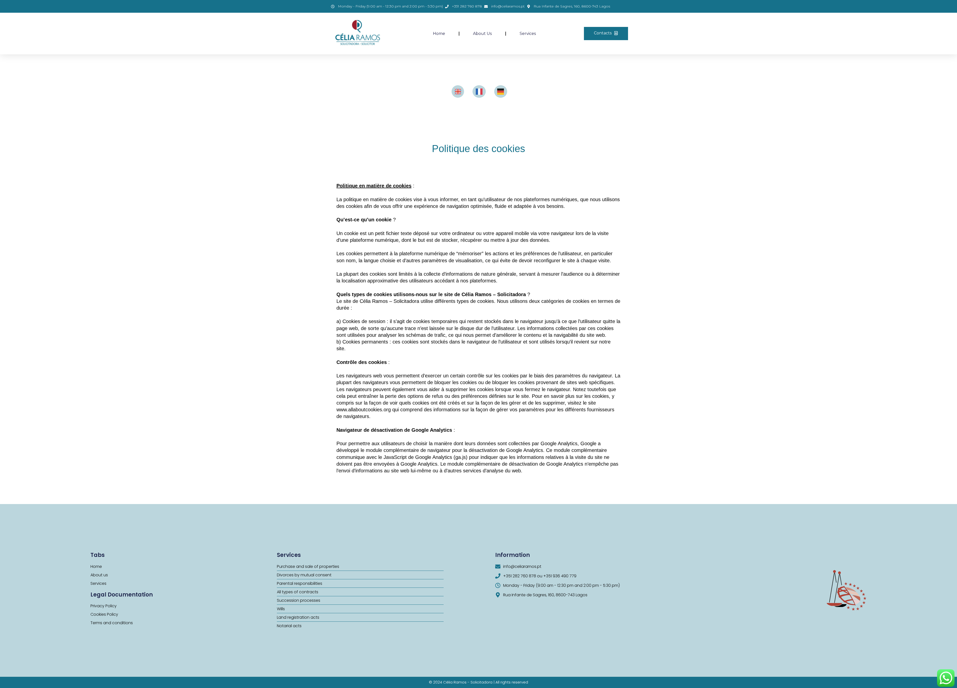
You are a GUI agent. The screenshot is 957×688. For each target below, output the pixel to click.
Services (528, 33)
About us (482, 33)
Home (439, 33)
